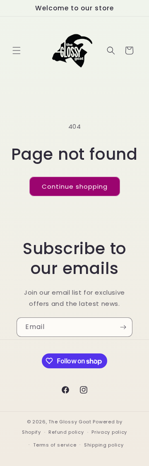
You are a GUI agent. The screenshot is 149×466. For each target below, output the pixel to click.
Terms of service (54, 445)
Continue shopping (75, 186)
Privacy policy (109, 432)
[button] (16, 50)
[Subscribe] (123, 327)
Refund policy (66, 432)
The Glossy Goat (69, 421)
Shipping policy (104, 445)
